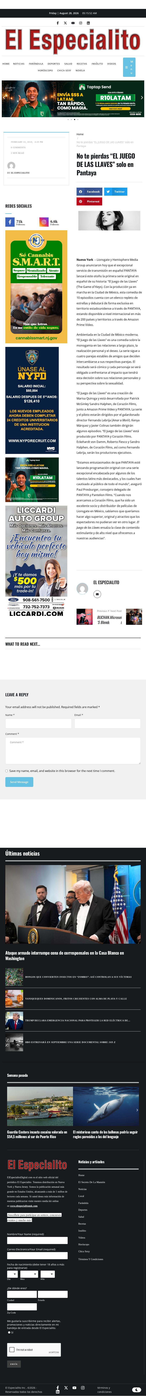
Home (80, 134)
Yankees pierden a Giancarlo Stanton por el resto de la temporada (106, 1134)
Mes (22, 1279)
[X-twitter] (65, 23)
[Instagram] (80, 23)
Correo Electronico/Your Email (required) (31, 1249)
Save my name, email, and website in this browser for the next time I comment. (62, 771)
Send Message (19, 782)
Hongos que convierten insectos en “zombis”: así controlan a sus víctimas (78, 977)
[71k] (10, 222)
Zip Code (11, 1312)
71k (19, 221)
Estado (41, 1300)
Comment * (12, 734)
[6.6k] (44, 222)
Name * (10, 715)
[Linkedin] (88, 23)
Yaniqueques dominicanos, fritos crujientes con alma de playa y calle (76, 999)
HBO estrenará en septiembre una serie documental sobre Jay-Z (70, 1042)
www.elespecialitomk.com (24, 1206)
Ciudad (10, 1300)
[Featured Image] (73, 904)
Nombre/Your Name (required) (25, 1234)
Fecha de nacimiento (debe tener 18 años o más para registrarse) (35, 1266)
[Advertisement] (73, 819)
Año (43, 1279)
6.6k (54, 221)
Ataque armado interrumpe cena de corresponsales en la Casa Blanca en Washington (64, 955)
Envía (14, 1364)
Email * (78, 715)
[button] (4, 97)
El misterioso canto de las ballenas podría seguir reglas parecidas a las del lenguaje (39, 1134)
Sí (12, 1332)
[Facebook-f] (57, 23)
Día (9, 1279)
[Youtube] (73, 23)
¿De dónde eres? (17, 1288)
